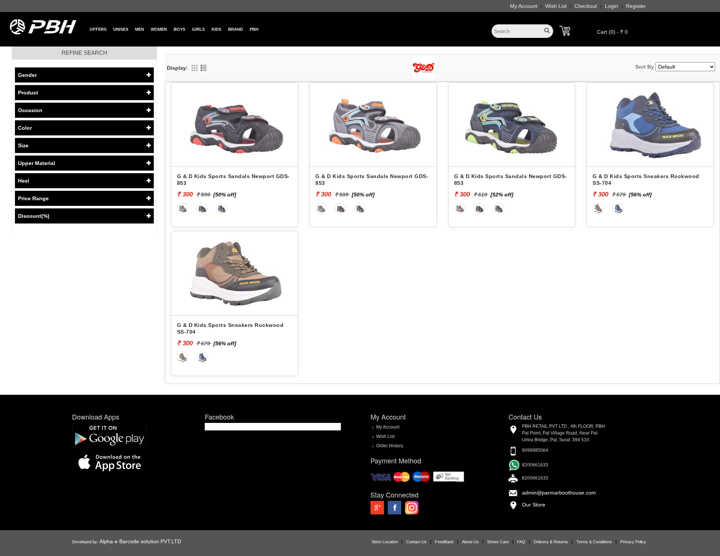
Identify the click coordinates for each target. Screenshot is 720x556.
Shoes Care (498, 542)
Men (139, 29)
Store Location (385, 542)
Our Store (533, 505)
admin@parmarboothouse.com (559, 493)
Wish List (556, 6)
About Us (470, 542)
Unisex (120, 29)
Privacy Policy (633, 542)
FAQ (521, 542)
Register (636, 6)
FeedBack (444, 542)
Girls (198, 29)
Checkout (585, 6)
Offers (98, 29)
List (204, 68)
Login (611, 6)
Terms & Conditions (594, 542)
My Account (523, 6)
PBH (254, 29)
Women (159, 29)
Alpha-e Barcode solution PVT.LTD (140, 541)
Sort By (644, 67)
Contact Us (416, 542)
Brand (235, 29)
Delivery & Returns (551, 542)
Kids (216, 29)
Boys (179, 29)
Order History (389, 445)
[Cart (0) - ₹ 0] (565, 30)
